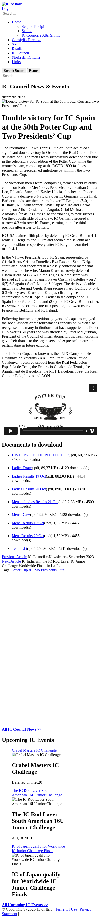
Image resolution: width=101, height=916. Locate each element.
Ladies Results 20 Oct (29, 489)
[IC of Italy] (12, 4)
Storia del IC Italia (26, 57)
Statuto (27, 31)
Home (16, 22)
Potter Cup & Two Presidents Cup (37, 570)
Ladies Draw (22, 468)
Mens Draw (21, 514)
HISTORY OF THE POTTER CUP (40, 455)
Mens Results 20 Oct (28, 536)
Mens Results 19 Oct (28, 523)
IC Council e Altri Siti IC (41, 35)
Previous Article (14, 557)
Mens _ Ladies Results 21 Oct (35, 502)
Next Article (11, 561)
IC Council (20, 53)
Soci (15, 44)
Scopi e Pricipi (33, 26)
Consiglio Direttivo (26, 40)
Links (16, 62)
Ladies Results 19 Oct (29, 476)
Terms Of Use (66, 909)
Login (6, 8)
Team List (19, 548)
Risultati (18, 48)
